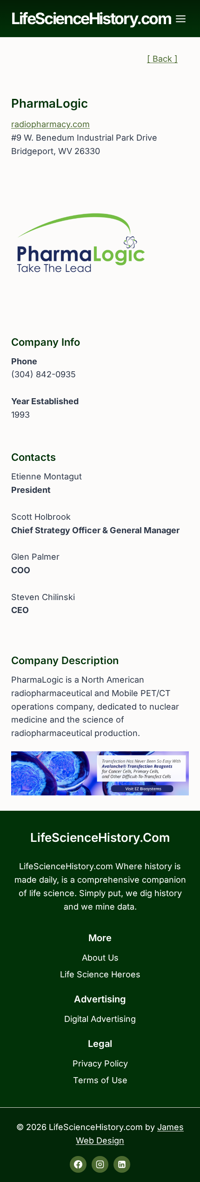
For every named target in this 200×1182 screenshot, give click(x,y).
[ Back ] (162, 59)
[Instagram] (100, 1164)
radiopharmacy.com (50, 124)
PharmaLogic (49, 103)
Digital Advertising (100, 1019)
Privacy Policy (100, 1063)
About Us (100, 957)
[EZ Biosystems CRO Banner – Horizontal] (100, 773)
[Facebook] (78, 1164)
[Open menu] (181, 18)
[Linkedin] (121, 1164)
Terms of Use (100, 1080)
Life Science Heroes (100, 974)
